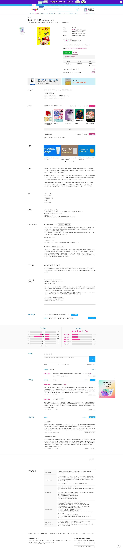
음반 (65, 5)
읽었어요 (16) (70, 318)
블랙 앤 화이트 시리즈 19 (48, 20)
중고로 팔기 (75, 69)
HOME (30, 4)
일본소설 (56, 95)
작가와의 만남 (71, 13)
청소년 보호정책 (52, 533)
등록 (92, 359)
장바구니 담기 (92, 134)
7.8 (71, 40)
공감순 (85, 379)
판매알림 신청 (68, 63)
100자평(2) (74, 40)
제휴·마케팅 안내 (63, 533)
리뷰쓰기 (92, 379)
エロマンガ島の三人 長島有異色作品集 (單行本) (55, 137)
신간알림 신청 (51, 93)
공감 (94, 376)
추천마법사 (42, 13)
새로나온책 (51, 13)
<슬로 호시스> (50, 268)
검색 (77, 9)
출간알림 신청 (79, 63)
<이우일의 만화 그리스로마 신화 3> (82, 268)
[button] (65, 161)
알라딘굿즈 (49, 5)
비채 (44, 22)
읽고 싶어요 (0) (52, 318)
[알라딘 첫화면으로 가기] (35, 9)
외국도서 (44, 5)
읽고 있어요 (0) (61, 318)
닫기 (121, 2)
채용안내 (34, 533)
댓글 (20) (58, 432)
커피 (72, 5)
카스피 (45, 448)
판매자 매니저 (69, 533)
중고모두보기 (91, 65)
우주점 (62, 5)
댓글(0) (56, 394)
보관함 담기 (85, 134)
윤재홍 (54, 376)
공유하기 (93, 20)
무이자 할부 (76, 44)
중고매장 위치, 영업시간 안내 (85, 546)
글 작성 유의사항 (90, 364)
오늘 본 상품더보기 (91, 459)
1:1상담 (74, 471)
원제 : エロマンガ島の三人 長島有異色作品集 (59, 22)
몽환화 (76, 123)
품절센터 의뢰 (68, 52)
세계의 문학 (57, 97)
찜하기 (94, 432)
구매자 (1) (46, 369)
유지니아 (87, 123)
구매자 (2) (46, 380)
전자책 (37, 5)
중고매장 (58, 5)
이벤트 (55, 13)
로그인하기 (75, 314)
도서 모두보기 (49, 265)
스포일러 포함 (66, 364)
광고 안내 (83, 533)
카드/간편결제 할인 (67, 44)
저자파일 (61, 224)
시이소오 (45, 432)
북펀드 (76, 13)
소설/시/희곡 (51, 95)
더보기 (75, 216)
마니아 (45, 318)
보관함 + (75, 52)
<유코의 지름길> (60, 242)
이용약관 (38, 533)
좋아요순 (84, 417)
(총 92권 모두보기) (58, 105)
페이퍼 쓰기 (92, 417)
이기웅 (38, 22)
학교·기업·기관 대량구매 (90, 533)
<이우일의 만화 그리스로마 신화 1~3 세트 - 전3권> (64, 268)
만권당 (41, 5)
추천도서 (65, 13)
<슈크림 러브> (68, 242)
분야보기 (32, 13)
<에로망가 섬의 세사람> (52, 242)
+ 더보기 (86, 392)
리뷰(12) (79, 40)
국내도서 (33, 5)
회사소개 (30, 533)
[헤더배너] (89, 10)
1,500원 (90, 63)
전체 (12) (55, 380)
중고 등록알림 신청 (67, 69)
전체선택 (79, 134)
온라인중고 (54, 5)
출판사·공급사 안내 (76, 533)
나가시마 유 (30, 22)
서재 (87, 13)
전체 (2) (52, 369)
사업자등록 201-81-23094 (39, 540)
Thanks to (90, 376)
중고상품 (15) (90, 61)
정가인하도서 (60, 13)
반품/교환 (78, 471)
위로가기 (118, 546)
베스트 (47, 13)
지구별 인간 (56, 123)
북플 (84, 13)
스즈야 (45, 394)
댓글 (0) (66, 376)
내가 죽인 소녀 (67, 123)
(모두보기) (77, 242)
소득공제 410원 (85, 44)
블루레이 (68, 5)
